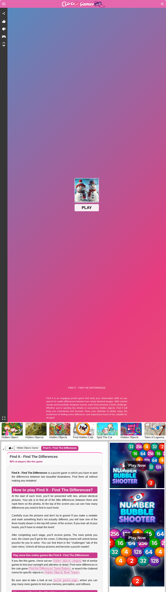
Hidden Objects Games (28, 448)
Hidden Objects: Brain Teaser (62, 572)
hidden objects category (67, 560)
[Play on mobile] (4, 45)
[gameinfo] (4, 37)
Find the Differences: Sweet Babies (49, 568)
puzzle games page (65, 580)
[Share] (4, 13)
